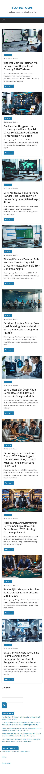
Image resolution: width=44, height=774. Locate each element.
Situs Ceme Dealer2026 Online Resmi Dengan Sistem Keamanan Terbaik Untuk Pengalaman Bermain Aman (21, 657)
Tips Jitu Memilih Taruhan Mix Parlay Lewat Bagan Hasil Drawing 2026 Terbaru (21, 66)
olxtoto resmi (6, 763)
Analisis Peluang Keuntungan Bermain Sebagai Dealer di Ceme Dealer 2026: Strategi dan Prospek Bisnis (21, 527)
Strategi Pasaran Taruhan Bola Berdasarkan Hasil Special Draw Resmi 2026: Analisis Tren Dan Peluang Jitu (22, 264)
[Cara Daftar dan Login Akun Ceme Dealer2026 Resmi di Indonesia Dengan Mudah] (22, 367)
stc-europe (22, 7)
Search (4, 705)
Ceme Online (8, 382)
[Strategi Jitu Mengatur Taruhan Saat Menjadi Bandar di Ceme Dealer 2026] (22, 566)
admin (16, 59)
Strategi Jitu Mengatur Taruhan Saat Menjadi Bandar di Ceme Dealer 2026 (22, 592)
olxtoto (4, 757)
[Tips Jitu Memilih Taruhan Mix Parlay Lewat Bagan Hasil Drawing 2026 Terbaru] (22, 40)
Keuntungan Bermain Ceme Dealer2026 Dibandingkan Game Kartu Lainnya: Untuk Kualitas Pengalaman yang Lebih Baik (20, 459)
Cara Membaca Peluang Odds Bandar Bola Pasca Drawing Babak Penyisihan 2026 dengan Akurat (22, 197)
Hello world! (25, 751)
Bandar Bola (8, 55)
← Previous (6, 688)
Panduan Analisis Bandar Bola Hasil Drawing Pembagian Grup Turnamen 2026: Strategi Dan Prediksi (22, 327)
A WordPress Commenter (10, 751)
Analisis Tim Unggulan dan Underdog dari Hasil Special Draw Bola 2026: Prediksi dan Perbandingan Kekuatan (21, 130)
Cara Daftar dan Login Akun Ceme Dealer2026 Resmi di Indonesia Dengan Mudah (20, 393)
